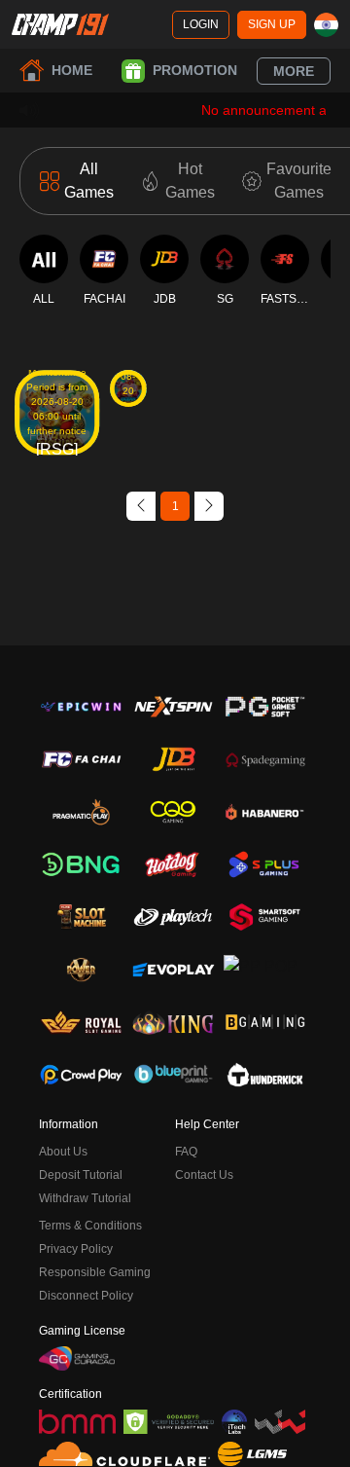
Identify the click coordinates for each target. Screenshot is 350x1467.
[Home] (60, 24)
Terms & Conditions (90, 1225)
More (293, 71)
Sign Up (272, 24)
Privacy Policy (76, 1249)
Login (201, 24)
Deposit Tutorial (80, 1175)
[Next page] (209, 506)
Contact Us (204, 1175)
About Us (63, 1151)
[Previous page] (141, 506)
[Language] (326, 25)
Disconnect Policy (86, 1295)
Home (72, 70)
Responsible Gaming (95, 1272)
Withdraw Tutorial (85, 1198)
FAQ (186, 1151)
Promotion (195, 70)
